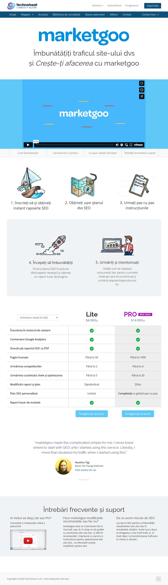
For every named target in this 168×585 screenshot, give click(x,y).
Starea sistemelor (95, 14)
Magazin (26, 14)
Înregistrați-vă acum (91, 414)
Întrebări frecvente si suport (140, 152)
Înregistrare (132, 5)
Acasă (12, 14)
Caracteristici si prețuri (65, 152)
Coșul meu (152, 5)
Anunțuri (43, 14)
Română (97, 5)
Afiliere (114, 14)
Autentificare (114, 5)
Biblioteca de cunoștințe (66, 14)
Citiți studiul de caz (85, 470)
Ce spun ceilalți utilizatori (103, 152)
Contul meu (149, 14)
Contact (127, 14)
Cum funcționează (28, 152)
